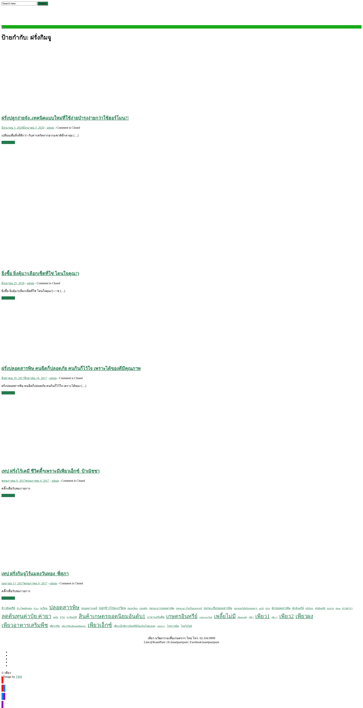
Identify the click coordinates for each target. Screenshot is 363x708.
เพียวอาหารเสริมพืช (25, 625)
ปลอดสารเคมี (89, 608)
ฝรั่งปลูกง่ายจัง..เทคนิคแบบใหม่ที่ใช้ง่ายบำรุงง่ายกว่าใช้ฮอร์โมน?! (65, 117)
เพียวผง (304, 616)
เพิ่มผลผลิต (242, 617)
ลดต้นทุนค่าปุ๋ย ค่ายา (26, 616)
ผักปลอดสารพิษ (281, 608)
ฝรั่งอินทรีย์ (320, 608)
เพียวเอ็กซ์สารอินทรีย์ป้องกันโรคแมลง (134, 626)
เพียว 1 (274, 617)
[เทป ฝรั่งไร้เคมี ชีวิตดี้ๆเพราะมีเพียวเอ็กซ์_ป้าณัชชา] (62, 461)
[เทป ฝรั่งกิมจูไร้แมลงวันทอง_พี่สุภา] (62, 564)
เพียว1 (262, 616)
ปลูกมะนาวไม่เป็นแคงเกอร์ (189, 608)
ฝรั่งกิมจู (309, 608)
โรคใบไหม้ (186, 626)
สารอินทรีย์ (72, 617)
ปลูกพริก (143, 608)
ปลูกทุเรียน (132, 608)
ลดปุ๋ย (55, 617)
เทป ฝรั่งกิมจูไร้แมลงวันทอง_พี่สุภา (35, 573)
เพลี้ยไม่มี (225, 616)
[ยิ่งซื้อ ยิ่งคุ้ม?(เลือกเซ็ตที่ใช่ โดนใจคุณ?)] (62, 264)
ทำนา (36, 608)
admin (50, 127)
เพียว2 (286, 616)
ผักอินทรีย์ (298, 608)
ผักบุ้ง (267, 608)
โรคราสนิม (173, 626)
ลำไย (62, 617)
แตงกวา (161, 626)
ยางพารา (347, 608)
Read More (8, 142)
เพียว (251, 617)
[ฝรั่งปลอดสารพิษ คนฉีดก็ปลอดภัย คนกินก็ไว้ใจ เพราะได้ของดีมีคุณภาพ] (47, 359)
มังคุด (338, 608)
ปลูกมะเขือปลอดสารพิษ (218, 608)
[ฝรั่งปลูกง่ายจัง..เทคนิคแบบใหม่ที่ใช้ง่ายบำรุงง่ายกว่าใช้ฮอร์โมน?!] (62, 108)
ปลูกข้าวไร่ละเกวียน (112, 608)
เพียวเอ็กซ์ (100, 625)
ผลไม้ (261, 608)
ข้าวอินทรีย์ (8, 608)
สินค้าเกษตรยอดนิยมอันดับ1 (112, 616)
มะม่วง (330, 608)
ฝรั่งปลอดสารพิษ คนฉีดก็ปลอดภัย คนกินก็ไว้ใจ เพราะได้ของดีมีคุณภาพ (71, 368)
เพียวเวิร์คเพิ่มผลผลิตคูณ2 (74, 626)
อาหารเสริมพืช (155, 617)
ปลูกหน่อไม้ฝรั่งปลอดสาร (245, 608)
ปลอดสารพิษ (64, 607)
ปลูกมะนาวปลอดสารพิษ (161, 608)
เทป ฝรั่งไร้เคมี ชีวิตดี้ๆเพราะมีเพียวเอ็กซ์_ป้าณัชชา (51, 471)
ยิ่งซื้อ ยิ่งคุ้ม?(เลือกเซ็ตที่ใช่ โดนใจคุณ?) (40, 273)
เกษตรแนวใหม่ (205, 617)
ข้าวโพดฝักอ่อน (24, 608)
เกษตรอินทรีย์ (182, 616)
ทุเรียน (43, 608)
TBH (19, 676)
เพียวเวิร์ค (55, 626)
